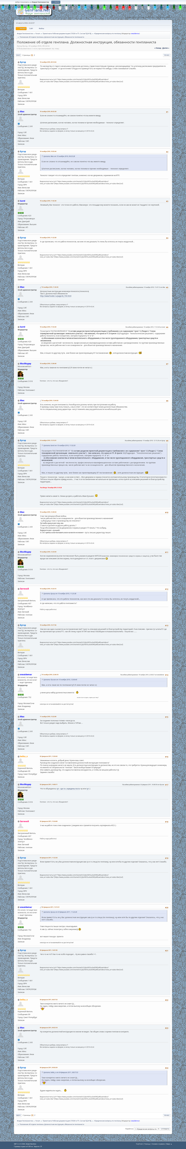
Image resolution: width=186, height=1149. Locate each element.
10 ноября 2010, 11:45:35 (50, 287)
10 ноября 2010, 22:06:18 (50, 674)
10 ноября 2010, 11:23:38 (48, 237)
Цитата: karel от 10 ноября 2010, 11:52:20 (59, 445)
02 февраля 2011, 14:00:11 (48, 784)
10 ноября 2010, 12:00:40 (48, 363)
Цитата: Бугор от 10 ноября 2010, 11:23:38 (60, 593)
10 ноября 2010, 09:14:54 (48, 62)
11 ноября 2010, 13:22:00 (48, 716)
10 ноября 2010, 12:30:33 (48, 512)
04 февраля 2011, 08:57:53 (48, 999)
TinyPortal (139, 1144)
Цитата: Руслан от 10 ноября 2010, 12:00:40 (60, 680)
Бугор (23, 62)
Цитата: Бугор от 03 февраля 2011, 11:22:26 (60, 912)
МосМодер (25, 363)
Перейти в (129, 1129)
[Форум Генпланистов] (19, 129)
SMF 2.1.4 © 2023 (19, 1144)
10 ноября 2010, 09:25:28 (48, 111)
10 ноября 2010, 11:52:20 (48, 327)
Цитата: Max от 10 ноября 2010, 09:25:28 (59, 156)
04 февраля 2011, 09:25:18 (48, 1027)
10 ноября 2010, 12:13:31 (48, 440)
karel (22, 200)
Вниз (18, 55)
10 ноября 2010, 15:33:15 (48, 589)
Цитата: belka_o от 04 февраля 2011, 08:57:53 (61, 1072)
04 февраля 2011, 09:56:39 (48, 1067)
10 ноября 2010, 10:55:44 (48, 151)
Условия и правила (158, 1144)
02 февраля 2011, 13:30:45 (48, 756)
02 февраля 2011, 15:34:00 (48, 821)
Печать (166, 55)
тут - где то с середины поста (68, 788)
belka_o (24, 756)
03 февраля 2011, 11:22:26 (48, 858)
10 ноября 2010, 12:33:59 (48, 552)
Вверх (18, 1115)
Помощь (147, 1144)
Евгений (24, 588)
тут (87, 788)
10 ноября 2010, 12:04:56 (50, 400)
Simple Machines (31, 1144)
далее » (165, 48)
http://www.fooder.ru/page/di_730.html (55, 296)
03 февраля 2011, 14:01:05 (48, 950)
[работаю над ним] (19, 700)
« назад (157, 48)
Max (22, 111)
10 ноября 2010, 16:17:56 (48, 625)
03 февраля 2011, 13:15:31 (50, 907)
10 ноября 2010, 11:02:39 (48, 201)
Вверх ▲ (169, 1144)
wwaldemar (135, 33)
